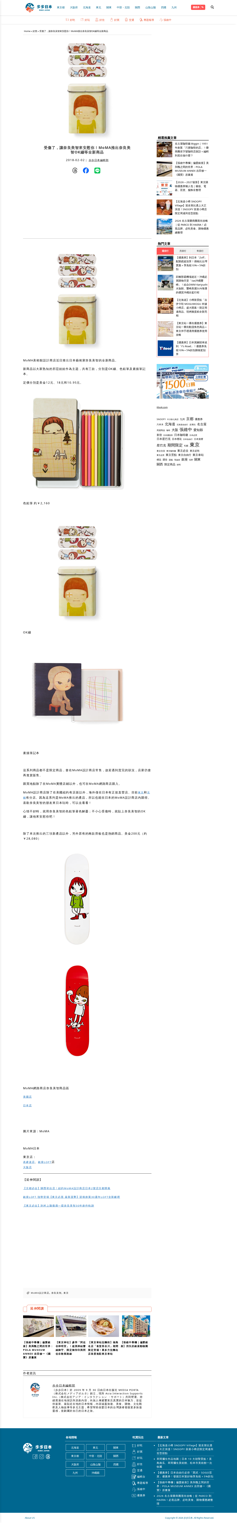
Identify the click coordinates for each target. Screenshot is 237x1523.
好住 (102, 20)
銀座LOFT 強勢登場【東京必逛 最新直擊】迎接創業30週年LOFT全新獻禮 (71, 1197)
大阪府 (74, 7)
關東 (109, 7)
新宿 (159, 435)
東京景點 (171, 455)
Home (27, 31)
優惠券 (196, 7)
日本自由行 (188, 439)
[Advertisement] (55, 207)
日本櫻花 (177, 439)
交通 (131, 20)
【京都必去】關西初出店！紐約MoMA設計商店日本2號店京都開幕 (67, 1188)
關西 (137, 7)
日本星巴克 (164, 439)
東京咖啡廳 (171, 451)
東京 (141, 792)
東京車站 (198, 455)
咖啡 (168, 430)
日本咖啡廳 (181, 435)
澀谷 (165, 459)
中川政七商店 (173, 419)
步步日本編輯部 (99, 160)
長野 (191, 459)
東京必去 (182, 451)
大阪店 (27, 1167)
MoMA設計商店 (40, 1292)
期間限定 (175, 444)
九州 (174, 7)
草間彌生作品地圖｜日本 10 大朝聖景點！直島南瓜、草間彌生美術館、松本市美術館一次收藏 (184, 1462)
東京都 (61, 7)
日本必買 (193, 435)
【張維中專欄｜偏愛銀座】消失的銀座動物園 (134, 1344)
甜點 (171, 459)
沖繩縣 (95, 1472)
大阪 (175, 430)
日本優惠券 (168, 435)
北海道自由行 (182, 424)
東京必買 (160, 455)
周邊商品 (161, 430)
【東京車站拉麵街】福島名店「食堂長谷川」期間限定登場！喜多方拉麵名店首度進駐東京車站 (103, 1348)
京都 (189, 418)
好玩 (87, 20)
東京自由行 (184, 455)
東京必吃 (195, 450)
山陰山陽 (150, 7)
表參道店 (29, 1162)
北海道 (87, 7)
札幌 (186, 445)
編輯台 (141, 1476)
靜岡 (179, 464)
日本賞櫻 (198, 439)
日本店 (27, 1105)
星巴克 (161, 445)
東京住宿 (161, 450)
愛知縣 (198, 430)
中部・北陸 (123, 7)
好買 (116, 20)
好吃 (72, 20)
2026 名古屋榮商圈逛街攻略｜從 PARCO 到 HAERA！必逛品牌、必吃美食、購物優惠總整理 (185, 1499)
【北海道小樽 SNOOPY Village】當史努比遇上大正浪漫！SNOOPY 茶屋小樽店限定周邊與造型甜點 (185, 1449)
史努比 (192, 424)
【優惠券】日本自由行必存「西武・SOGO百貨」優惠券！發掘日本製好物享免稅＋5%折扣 (185, 1474)
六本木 (160, 424)
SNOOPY (161, 419)
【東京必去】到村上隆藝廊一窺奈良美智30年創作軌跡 (58, 1205)
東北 (98, 7)
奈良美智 (56, 1292)
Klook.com (162, 407)
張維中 (167, 20)
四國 (163, 7)
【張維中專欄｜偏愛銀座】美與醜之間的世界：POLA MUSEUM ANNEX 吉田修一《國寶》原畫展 (38, 1350)
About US (30, 1517)
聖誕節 (177, 459)
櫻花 (159, 459)
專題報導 (149, 20)
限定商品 (169, 464)
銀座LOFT (44, 1162)
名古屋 (201, 424)
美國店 (27, 1096)
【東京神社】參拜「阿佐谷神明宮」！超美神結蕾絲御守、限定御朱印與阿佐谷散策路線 (71, 1348)
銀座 (184, 459)
